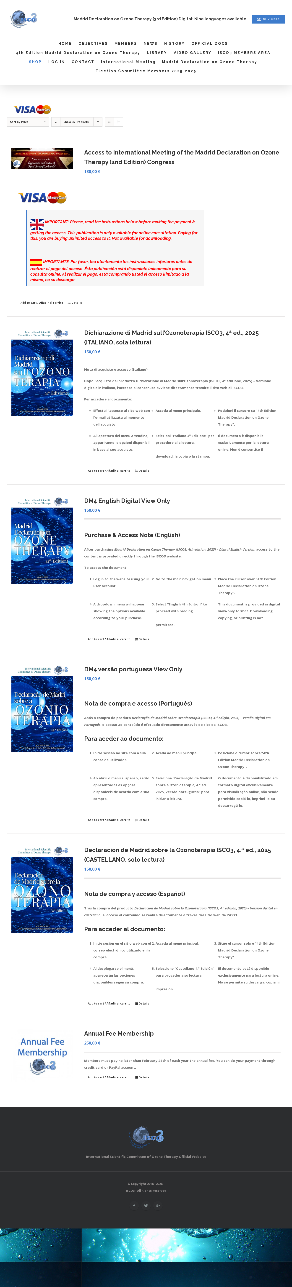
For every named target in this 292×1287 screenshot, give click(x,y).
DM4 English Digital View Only (127, 500)
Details (76, 303)
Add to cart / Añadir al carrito (42, 303)
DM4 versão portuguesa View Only (133, 669)
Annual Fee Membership (119, 1033)
